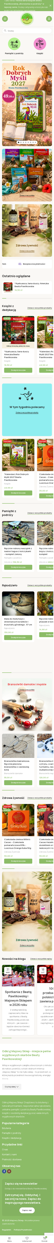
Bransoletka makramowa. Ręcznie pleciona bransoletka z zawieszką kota (17, 765)
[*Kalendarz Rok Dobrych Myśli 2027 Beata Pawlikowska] (18, 455)
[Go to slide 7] (33, 142)
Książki (7, 361)
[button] (18, 370)
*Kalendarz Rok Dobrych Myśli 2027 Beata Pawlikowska (16, 477)
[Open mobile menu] (5, 19)
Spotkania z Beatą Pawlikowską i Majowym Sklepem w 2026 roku (18, 998)
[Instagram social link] (9, 1171)
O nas (5, 1149)
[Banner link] (27, 175)
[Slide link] (27, 104)
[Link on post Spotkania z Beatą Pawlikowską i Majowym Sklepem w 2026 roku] (18, 975)
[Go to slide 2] (21, 142)
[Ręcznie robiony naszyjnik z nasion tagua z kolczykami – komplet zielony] (18, 533)
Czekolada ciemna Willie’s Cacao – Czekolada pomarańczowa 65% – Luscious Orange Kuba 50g (17, 844)
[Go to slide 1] (18, 142)
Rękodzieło (9, 628)
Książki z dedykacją (11, 1138)
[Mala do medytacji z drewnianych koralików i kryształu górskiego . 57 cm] (18, 603)
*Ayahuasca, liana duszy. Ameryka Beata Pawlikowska (32, 285)
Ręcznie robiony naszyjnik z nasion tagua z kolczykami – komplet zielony (18, 551)
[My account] (49, 19)
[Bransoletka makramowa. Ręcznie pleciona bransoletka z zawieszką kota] (18, 746)
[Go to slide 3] (23, 142)
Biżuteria (6, 1128)
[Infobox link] (14, 46)
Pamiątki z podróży (13, 557)
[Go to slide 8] (35, 142)
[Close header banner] (50, 5)
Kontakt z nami (9, 1154)
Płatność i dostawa (11, 1159)
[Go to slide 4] (25, 142)
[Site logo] (27, 18)
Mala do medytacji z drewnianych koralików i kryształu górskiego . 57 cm (18, 621)
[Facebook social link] (4, 1171)
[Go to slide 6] (30, 142)
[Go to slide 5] (28, 142)
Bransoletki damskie (13, 773)
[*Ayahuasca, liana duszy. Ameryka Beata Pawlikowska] (7, 287)
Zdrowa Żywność (12, 851)
